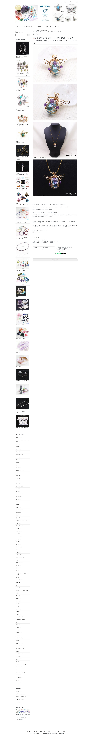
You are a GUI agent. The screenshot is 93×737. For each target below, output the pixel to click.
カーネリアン (18, 496)
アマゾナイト (18, 465)
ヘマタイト (18, 630)
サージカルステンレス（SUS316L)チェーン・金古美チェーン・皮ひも (22, 411)
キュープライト (19, 517)
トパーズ (18, 595)
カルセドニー (18, 507)
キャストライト (19, 515)
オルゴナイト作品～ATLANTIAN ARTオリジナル (22, 204)
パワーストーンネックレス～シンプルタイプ (21, 255)
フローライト (18, 624)
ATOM (20, 701)
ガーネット (18, 499)
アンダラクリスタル (20, 470)
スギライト (18, 552)
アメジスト (38, 34)
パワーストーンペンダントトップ (22, 270)
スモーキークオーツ (20, 562)
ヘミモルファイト (19, 632)
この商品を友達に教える (62, 248)
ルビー (17, 669)
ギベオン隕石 (18, 512)
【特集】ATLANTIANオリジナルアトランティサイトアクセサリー (22, 74)
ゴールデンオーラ (19, 509)
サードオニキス (19, 533)
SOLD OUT (55, 260)
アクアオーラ (39, 33)
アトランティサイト (20, 454)
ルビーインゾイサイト (20, 672)
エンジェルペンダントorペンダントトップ (55, 31)
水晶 (17, 549)
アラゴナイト (18, 475)
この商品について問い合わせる (63, 249)
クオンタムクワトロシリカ (21, 520)
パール (17, 606)
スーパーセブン (19, 546)
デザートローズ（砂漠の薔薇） (22, 590)
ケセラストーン (19, 531)
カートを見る (57, 26)
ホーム (18, 26)
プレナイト (18, 622)
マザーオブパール (19, 637)
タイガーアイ (18, 582)
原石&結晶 (18, 296)
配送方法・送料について (21, 696)
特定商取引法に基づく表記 (44, 731)
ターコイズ (18, 577)
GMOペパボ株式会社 (51, 733)
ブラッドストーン (19, 616)
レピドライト (18, 674)
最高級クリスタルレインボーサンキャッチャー (22, 381)
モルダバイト (18, 651)
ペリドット (18, 635)
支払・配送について (28, 26)
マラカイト (18, 640)
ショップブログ (39, 26)
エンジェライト (19, 483)
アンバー (18, 472)
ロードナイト (18, 682)
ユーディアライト (19, 653)
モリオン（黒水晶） (20, 648)
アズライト (18, 449)
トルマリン (18, 598)
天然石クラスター (19, 310)
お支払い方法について (20, 693)
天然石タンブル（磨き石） (21, 338)
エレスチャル (18, 480)
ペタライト (18, 627)
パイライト (18, 611)
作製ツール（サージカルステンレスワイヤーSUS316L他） (22, 428)
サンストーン (18, 538)
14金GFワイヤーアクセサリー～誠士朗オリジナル (22, 125)
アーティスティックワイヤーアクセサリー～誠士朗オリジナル (22, 141)
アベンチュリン (19, 459)
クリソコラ (18, 523)
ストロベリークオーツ (20, 557)
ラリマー (18, 661)
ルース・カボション (20, 284)
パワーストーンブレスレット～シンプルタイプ (22, 238)
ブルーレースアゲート (20, 619)
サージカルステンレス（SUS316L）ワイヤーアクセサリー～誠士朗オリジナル (22, 109)
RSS (17, 701)
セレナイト (18, 570)
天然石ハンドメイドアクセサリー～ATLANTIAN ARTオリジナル (22, 174)
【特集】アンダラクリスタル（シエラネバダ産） (22, 90)
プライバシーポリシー (55, 731)
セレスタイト (18, 568)
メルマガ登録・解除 (20, 699)
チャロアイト (18, 587)
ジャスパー (18, 544)
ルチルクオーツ (19, 667)
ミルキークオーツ (19, 643)
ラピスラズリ (18, 656)
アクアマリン (18, 437)
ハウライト (18, 614)
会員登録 (70, 1)
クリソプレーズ (19, 525)
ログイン (76, 1)
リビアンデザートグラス (21, 664)
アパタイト (18, 457)
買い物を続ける (60, 251)
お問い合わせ (48, 26)
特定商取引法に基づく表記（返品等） (64, 247)
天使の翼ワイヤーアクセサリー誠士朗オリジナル (22, 57)
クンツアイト (18, 528)
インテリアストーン (20, 324)
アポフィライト (19, 462)
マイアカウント (63, 1)
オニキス (18, 488)
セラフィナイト (19, 565)
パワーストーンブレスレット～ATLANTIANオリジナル (22, 221)
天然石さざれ (18, 352)
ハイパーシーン (19, 608)
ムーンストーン (19, 645)
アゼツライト (18, 451)
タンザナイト (18, 585)
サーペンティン (19, 536)
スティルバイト (19, 554)
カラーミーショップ (33, 733)
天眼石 (17, 593)
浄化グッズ (18, 395)
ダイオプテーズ (19, 579)
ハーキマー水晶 (19, 601)
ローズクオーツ (19, 680)
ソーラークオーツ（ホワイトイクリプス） (22, 574)
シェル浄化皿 (18, 366)
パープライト (18, 603)
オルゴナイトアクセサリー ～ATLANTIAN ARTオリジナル (22, 189)
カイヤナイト (18, 502)
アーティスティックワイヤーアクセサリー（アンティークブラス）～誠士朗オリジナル (22, 158)
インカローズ (18, 478)
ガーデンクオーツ (19, 494)
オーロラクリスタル (20, 486)
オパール (18, 491)
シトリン (18, 541)
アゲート (18, 446)
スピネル (18, 560)
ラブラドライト (19, 659)
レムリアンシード (19, 677)
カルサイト (18, 504)
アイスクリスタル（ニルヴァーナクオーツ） (22, 440)
